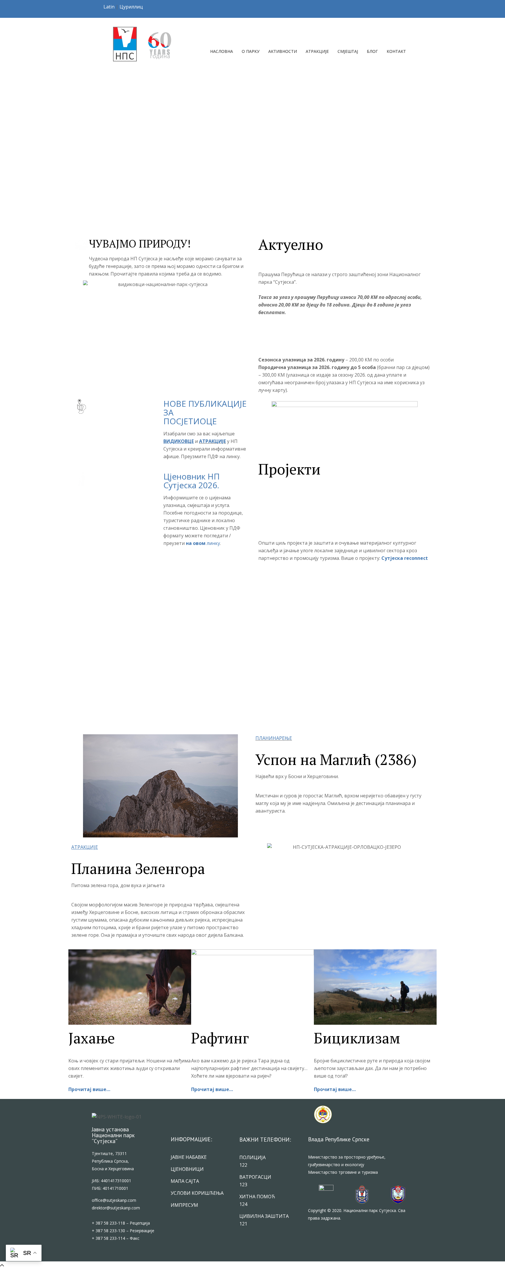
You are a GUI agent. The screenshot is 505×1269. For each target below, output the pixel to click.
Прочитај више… (89, 1089)
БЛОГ (372, 51)
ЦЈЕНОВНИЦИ (187, 1169)
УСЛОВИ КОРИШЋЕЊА (197, 1193)
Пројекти (289, 469)
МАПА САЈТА (185, 1181)
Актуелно (290, 244)
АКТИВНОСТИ (282, 51)
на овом (196, 543)
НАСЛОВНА (221, 51)
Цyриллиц (131, 7)
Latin (109, 7)
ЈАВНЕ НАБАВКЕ (189, 1157)
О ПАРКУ (251, 51)
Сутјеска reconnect (404, 558)
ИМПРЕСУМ (184, 1205)
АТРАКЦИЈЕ (317, 51)
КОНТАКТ (396, 51)
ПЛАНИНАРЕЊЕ (273, 738)
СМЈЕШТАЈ (348, 51)
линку (213, 543)
